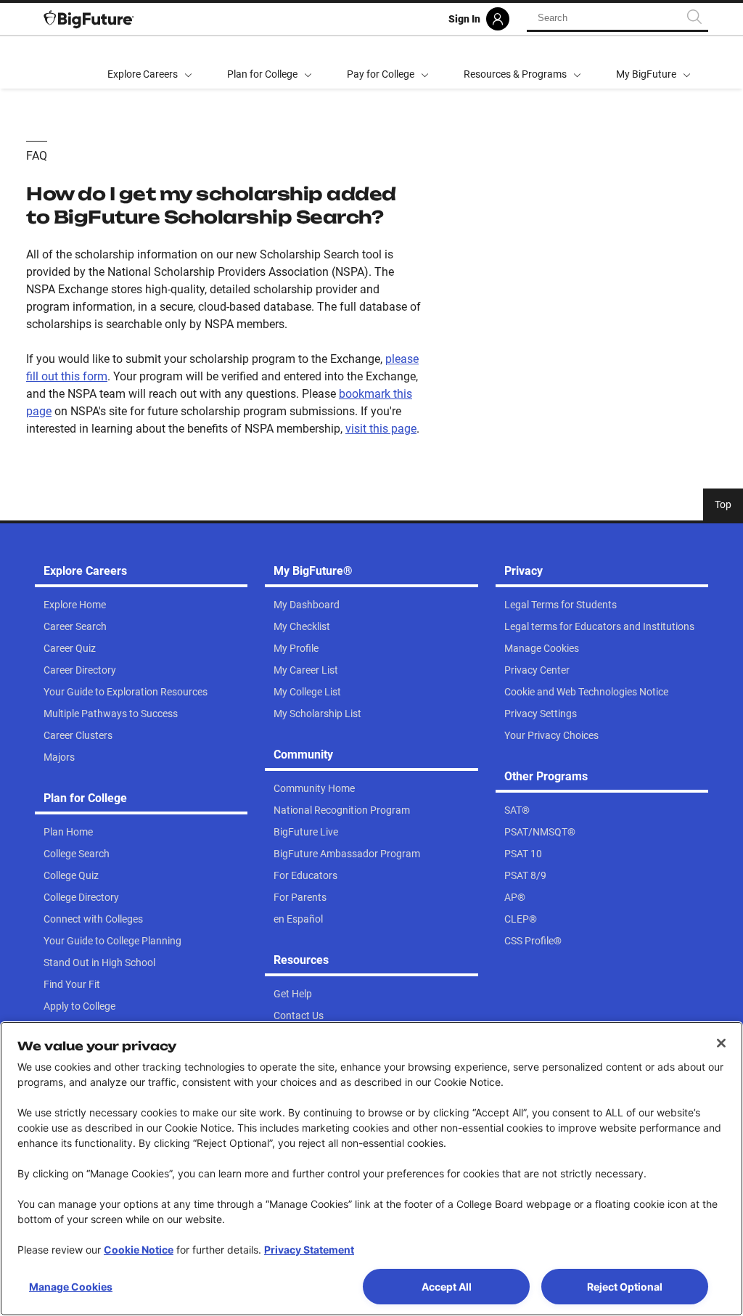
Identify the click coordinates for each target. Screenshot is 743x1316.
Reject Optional (624, 1286)
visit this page (380, 429)
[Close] (721, 1043)
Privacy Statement (309, 1249)
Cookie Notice (138, 1249)
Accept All (447, 1286)
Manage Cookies (70, 1286)
